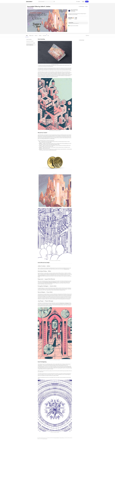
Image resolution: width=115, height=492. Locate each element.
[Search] (54, 1)
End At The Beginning (29, 44)
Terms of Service (62, 437)
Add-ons (36, 35)
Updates (40, 35)
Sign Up (87, 1)
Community (44, 35)
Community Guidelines (56, 437)
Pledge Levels (31, 35)
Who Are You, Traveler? (29, 41)
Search (88, 35)
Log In (83, 1)
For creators (78, 1)
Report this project (45, 438)
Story (27, 35)
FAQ (48, 35)
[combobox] (46, 1)
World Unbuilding (28, 39)
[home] (29, 1)
